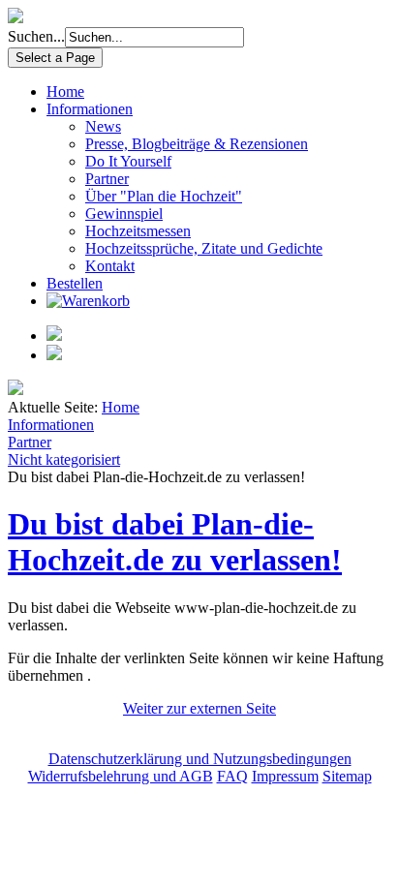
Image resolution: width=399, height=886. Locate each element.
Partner (107, 178)
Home (65, 91)
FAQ (232, 776)
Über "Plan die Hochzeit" (163, 196)
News (103, 126)
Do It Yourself (128, 161)
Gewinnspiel (124, 213)
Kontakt (110, 266)
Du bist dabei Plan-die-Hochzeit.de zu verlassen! (175, 541)
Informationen (89, 109)
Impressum (285, 776)
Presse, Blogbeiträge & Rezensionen (196, 144)
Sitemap (347, 776)
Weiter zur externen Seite (199, 708)
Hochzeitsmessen (138, 231)
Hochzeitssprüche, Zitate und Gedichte (203, 248)
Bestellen (74, 283)
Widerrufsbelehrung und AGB (120, 776)
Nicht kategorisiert (64, 459)
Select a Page (55, 57)
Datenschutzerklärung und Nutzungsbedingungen (200, 758)
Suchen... (36, 36)
